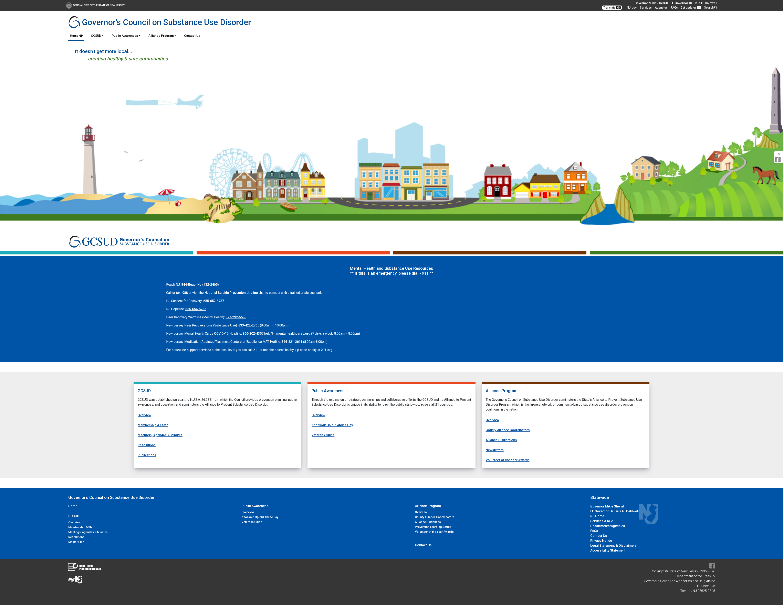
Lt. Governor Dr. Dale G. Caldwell (614, 511)
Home (74, 36)
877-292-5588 (236, 317)
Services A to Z (601, 521)
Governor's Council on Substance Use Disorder (111, 497)
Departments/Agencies (607, 526)
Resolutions (147, 445)
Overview (144, 415)
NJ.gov (632, 7)
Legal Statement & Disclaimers (613, 545)
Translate (609, 7)
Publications (147, 455)
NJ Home (597, 516)
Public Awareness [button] (125, 36)
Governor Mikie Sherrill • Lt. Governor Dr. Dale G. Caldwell (676, 3)
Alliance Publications (501, 440)
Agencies (661, 7)
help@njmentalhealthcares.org (287, 333)
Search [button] (709, 7)
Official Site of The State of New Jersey (99, 5)
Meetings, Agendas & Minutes (160, 435)
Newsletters (495, 450)
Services (646, 7)
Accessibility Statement (607, 550)
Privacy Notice (601, 541)
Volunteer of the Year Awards (508, 460)
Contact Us (193, 36)
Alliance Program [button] (161, 36)
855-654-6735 (195, 309)
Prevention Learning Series (433, 526)
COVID (219, 333)
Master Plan (76, 542)
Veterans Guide (323, 435)
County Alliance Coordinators (508, 430)
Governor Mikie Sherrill (607, 506)
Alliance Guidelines (428, 522)
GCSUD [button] (96, 36)
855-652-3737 (213, 301)
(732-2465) (200, 284)
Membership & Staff (153, 425)
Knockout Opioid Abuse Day (332, 425)
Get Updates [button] (688, 7)
